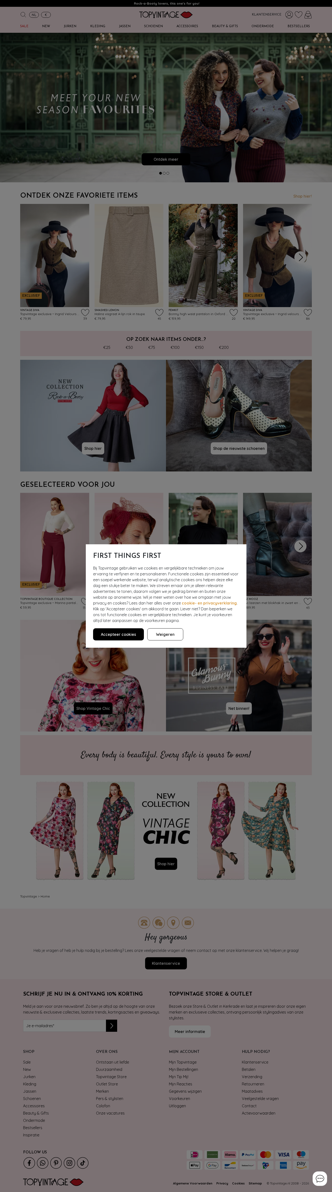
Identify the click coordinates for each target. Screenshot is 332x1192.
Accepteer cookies (118, 634)
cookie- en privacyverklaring (209, 603)
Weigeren (165, 634)
